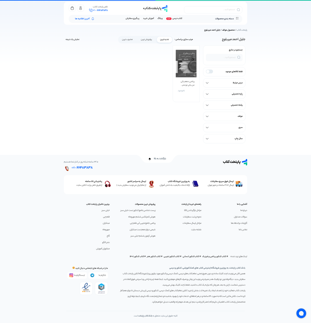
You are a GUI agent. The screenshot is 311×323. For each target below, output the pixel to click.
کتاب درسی (177, 18)
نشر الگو (106, 242)
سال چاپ (239, 139)
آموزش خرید (148, 18)
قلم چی (106, 217)
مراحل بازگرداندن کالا (192, 210)
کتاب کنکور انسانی (191, 256)
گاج (108, 236)
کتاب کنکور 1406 (137, 256)
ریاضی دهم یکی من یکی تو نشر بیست (187, 83)
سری (240, 127)
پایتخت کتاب (241, 30)
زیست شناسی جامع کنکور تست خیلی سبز (138, 210)
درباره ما (243, 210)
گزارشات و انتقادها (239, 223)
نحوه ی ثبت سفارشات (192, 217)
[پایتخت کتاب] (155, 8)
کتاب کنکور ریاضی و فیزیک (214, 256)
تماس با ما (243, 230)
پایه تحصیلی (237, 94)
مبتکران (106, 223)
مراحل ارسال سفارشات (192, 223)
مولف (240, 116)
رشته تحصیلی (237, 105)
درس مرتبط (238, 83)
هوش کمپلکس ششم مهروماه (142, 217)
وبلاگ (160, 18)
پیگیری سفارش (133, 18)
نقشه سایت (196, 230)
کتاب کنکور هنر (154, 256)
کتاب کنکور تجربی (172, 256)
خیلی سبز (106, 210)
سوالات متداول (240, 217)
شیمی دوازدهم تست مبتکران (143, 230)
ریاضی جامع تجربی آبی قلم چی (143, 223)
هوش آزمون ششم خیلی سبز (143, 236)
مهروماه (106, 230)
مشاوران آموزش (103, 249)
